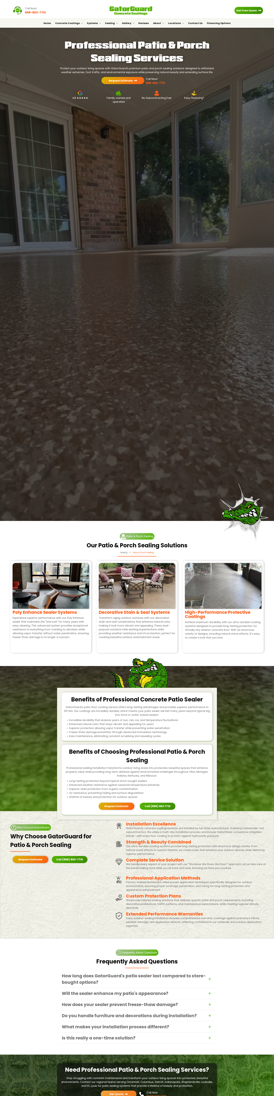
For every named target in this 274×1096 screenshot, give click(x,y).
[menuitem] (47, 23)
